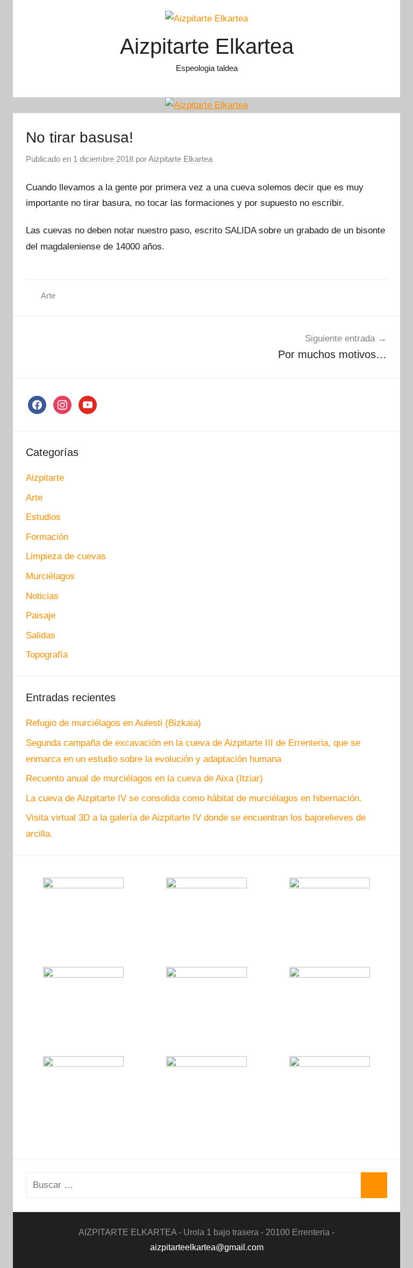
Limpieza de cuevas (66, 556)
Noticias (42, 596)
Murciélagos (50, 576)
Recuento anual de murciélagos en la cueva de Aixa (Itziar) (144, 778)
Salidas (40, 635)
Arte (48, 295)
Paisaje (40, 615)
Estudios (43, 517)
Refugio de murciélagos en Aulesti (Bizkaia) (113, 723)
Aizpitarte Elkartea (207, 46)
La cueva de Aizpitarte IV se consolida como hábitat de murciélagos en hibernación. (194, 798)
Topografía (47, 655)
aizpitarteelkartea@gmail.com (207, 1247)
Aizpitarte (45, 478)
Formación (47, 537)
